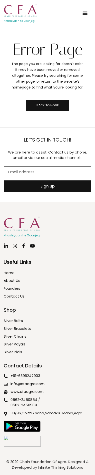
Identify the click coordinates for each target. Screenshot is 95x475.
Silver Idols (13, 351)
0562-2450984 (23, 405)
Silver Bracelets (17, 328)
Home (9, 272)
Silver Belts (13, 320)
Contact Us (14, 296)
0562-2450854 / (25, 399)
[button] (85, 13)
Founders (12, 288)
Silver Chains (15, 336)
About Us (12, 280)
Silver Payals (15, 344)
